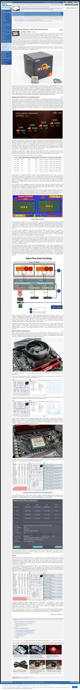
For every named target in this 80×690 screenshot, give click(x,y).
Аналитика (3, 17)
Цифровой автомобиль (6, 58)
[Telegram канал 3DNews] (72, 2)
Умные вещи (4, 55)
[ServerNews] (6, 12)
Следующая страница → (56, 614)
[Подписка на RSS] (75, 2)
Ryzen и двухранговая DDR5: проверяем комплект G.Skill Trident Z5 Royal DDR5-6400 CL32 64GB (37, 656)
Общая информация (5, 50)
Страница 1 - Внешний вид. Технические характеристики (24, 621)
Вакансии (4, 63)
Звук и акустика (4, 20)
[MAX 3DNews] (67, 2)
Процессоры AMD (5, 43)
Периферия (4, 37)
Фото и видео (4, 56)
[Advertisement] (37, 25)
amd (15, 678)
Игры (2, 22)
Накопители (4, 32)
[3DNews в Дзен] (68, 2)
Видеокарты (4, 19)
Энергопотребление (19, 635)
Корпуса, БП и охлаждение (6, 25)
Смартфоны (4, 53)
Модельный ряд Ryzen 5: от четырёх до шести (24, 623)
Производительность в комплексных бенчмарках (24, 631)
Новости (3, 10)
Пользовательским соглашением (29, 687)
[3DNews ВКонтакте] (63, 2)
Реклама (49, 2)
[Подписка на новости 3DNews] (73, 2)
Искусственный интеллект (6, 24)
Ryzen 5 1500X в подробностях (21, 624)
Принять (74, 687)
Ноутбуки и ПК (4, 35)
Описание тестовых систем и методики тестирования (25, 630)
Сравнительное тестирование (4, 47)
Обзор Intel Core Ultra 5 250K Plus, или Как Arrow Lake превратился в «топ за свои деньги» (37, 671)
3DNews (14, 4)
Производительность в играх (21, 634)
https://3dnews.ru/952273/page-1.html (25, 677)
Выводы (17, 637)
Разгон (17, 626)
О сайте (45, 2)
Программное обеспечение (6, 40)
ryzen (24, 678)
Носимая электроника (5, 33)
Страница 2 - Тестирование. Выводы (21, 628)
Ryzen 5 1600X (59, 98)
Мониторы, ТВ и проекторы (6, 30)
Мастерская (4, 27)
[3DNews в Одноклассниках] (70, 2)
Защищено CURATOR (74, 681)
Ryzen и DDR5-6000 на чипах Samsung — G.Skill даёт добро (19, 671)
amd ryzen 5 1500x (19, 678)
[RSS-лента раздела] (62, 5)
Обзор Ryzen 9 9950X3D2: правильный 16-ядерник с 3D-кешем (52, 656)
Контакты (58, 2)
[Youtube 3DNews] (65, 2)
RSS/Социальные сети (6, 60)
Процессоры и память (21, 4)
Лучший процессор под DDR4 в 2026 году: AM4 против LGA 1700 (20, 656)
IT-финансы (4, 14)
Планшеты (3, 38)
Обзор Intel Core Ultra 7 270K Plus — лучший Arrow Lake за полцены (53, 671)
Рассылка (53, 2)
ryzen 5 (26, 678)
